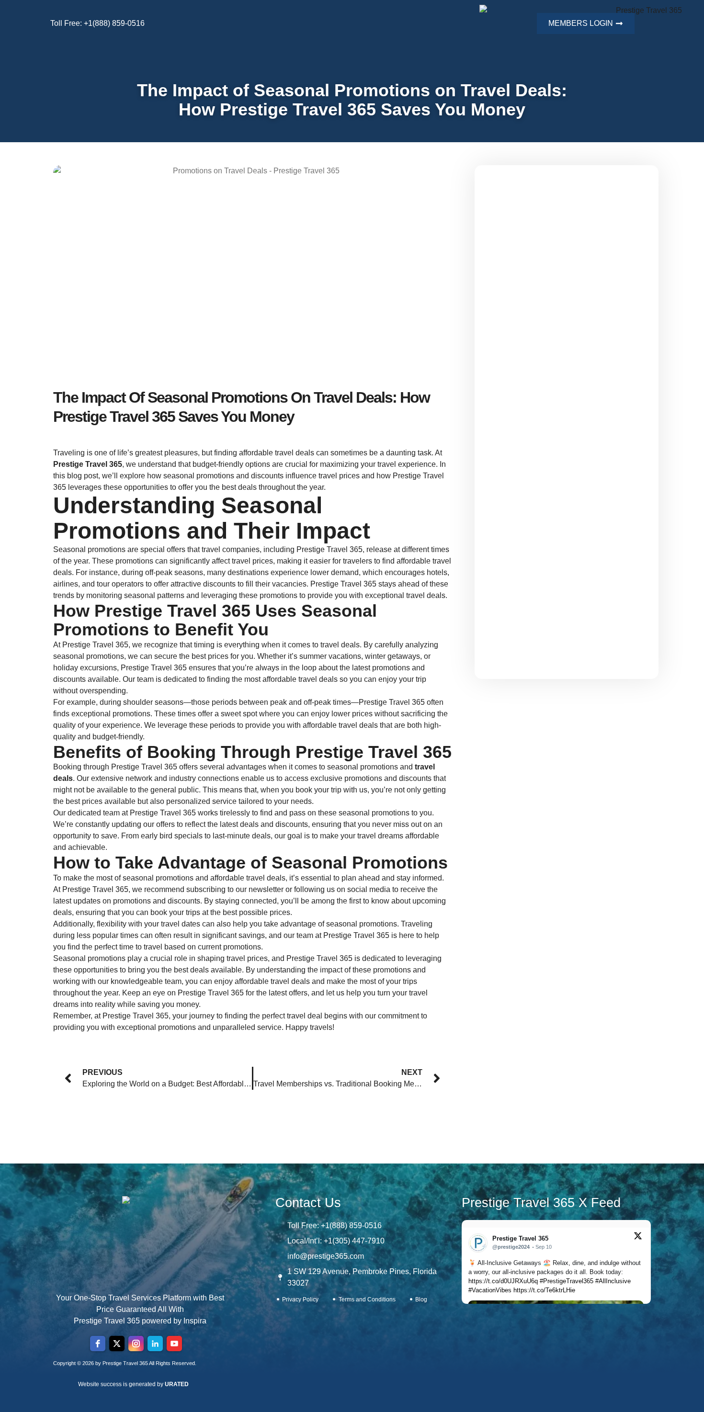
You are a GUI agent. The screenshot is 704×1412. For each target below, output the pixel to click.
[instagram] (136, 1343)
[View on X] (638, 1237)
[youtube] (174, 1343)
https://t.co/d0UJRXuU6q (503, 1281)
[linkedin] (155, 1343)
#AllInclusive (613, 1281)
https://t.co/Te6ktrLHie (544, 1290)
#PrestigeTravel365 (566, 1281)
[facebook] (97, 1343)
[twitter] (117, 1343)
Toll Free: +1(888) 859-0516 (97, 23)
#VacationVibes (489, 1290)
